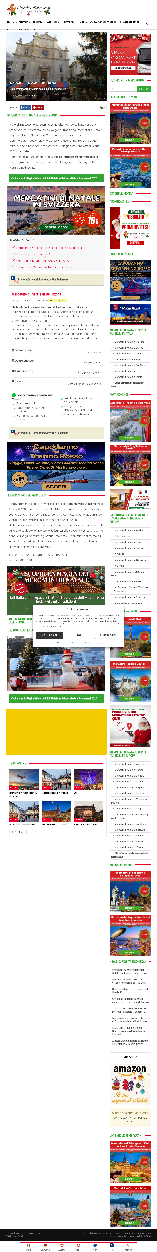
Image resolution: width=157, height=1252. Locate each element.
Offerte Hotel (132, 22)
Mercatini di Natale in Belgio (128, 542)
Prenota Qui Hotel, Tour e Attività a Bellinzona (43, 279)
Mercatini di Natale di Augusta (130, 764)
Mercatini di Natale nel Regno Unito (127, 574)
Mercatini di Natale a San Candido (131, 365)
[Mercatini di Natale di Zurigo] (88, 779)
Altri (82, 22)
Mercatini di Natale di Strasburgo (131, 835)
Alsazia (120, 553)
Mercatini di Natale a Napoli (128, 359)
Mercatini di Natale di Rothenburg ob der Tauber (129, 816)
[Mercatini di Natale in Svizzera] (56, 779)
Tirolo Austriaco (125, 536)
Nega (78, 635)
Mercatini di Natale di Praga (128, 808)
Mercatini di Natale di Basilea (129, 770)
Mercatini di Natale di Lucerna (129, 793)
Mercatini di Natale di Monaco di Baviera (129, 801)
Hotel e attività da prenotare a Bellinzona (42, 260)
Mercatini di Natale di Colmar (129, 781)
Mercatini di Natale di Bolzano (129, 342)
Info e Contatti (18, 1236)
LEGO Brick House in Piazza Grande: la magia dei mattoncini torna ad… (128, 1031)
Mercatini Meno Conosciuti (128, 603)
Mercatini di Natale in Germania (130, 560)
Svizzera (13, 788)
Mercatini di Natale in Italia (128, 581)
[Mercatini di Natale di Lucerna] (24, 811)
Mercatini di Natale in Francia (129, 548)
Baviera (120, 565)
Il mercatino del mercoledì (33, 254)
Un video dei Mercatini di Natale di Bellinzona (45, 267)
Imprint (99, 643)
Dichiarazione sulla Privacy (82, 643)
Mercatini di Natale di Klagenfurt (131, 787)
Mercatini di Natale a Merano (129, 353)
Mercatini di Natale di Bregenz (129, 775)
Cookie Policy (88, 1233)
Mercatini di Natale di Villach (129, 847)
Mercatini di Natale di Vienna (129, 841)
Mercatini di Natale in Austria (129, 530)
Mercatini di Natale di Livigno (129, 347)
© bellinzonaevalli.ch (99, 98)
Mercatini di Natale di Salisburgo (131, 829)
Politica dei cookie (62, 643)
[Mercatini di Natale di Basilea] (56, 811)
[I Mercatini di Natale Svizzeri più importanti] (24, 779)
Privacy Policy (99, 1233)
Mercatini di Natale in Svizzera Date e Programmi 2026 (67, 178)
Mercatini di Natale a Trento (128, 377)
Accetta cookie (49, 635)
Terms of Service (123, 1236)
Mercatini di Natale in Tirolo (128, 371)
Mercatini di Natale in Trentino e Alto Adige (131, 589)
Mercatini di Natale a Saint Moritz (131, 824)
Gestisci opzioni (108, 635)
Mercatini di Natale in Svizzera (130, 597)
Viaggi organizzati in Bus (105, 22)
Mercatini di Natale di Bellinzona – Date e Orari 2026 (49, 248)
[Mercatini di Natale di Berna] (88, 811)
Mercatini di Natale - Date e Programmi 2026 (23, 1233)
